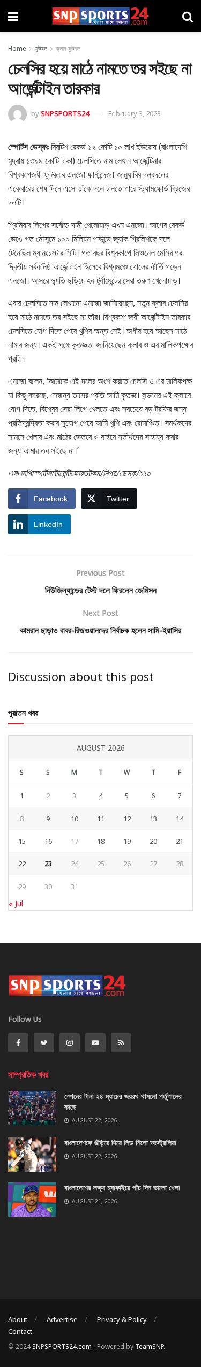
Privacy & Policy (122, 1319)
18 (101, 841)
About (17, 1319)
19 (127, 841)
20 (153, 841)
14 (179, 818)
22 (22, 863)
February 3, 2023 (134, 113)
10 (74, 818)
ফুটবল (41, 48)
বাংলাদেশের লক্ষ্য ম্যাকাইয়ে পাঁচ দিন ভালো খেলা (122, 1187)
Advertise (62, 1319)
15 (22, 841)
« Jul (16, 903)
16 (48, 841)
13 (153, 818)
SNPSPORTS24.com (62, 1346)
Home (17, 48)
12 (127, 818)
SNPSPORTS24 (65, 113)
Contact (20, 1331)
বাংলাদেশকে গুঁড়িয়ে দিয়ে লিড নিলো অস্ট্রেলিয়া (120, 1142)
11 (101, 818)
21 (179, 841)
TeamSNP (149, 1346)
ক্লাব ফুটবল (68, 48)
